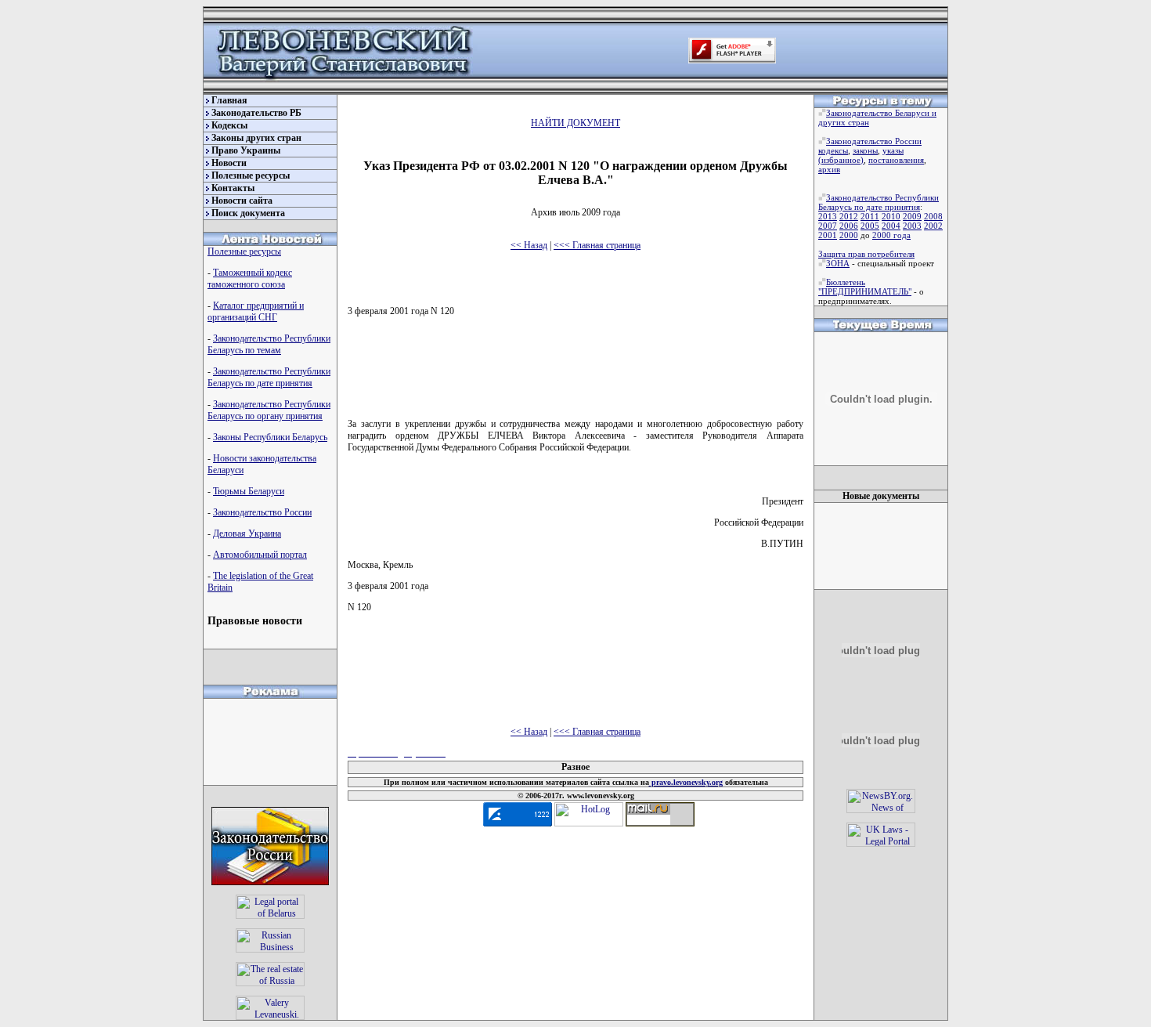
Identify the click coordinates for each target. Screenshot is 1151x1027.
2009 (912, 216)
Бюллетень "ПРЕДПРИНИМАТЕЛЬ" (864, 286)
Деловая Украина (247, 533)
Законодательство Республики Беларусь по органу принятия (268, 410)
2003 (912, 225)
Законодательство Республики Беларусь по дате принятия (268, 377)
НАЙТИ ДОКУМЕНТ (575, 123)
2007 (827, 225)
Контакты (232, 188)
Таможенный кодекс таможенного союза (249, 278)
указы (893, 150)
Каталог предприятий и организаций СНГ (255, 311)
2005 (870, 225)
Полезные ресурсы (250, 175)
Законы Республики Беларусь (270, 437)
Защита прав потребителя (866, 254)
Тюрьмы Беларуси (248, 491)
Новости (229, 162)
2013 (827, 216)
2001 (827, 235)
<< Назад (529, 245)
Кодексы (229, 125)
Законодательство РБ (256, 112)
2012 (848, 216)
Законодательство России (262, 512)
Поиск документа (248, 213)
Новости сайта (241, 200)
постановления (896, 160)
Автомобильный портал (260, 554)
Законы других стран (256, 137)
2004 (891, 225)
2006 (848, 225)
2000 (848, 235)
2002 (933, 225)
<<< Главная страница (597, 245)
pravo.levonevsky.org (686, 782)
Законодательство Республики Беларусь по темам (268, 344)
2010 (891, 216)
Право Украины (245, 150)
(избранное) (841, 160)
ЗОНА (838, 263)
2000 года (891, 235)
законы (865, 150)
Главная (229, 100)
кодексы (833, 150)
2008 (933, 216)
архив (829, 169)
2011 (870, 216)
